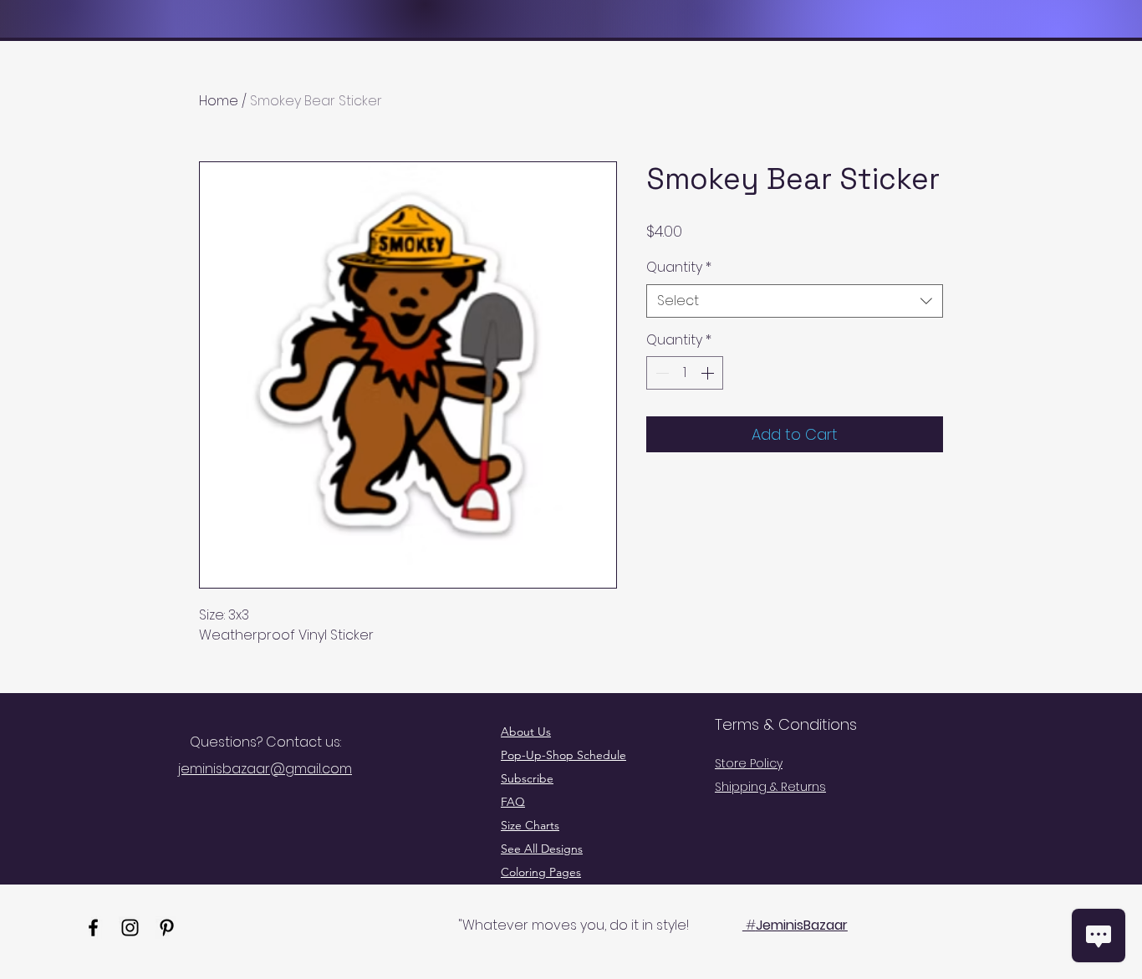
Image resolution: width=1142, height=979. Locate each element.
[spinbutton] (684, 373)
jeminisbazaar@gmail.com (265, 768)
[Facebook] (93, 927)
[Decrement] (660, 373)
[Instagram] (130, 927)
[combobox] (794, 301)
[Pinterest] (166, 927)
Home (218, 100)
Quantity (678, 267)
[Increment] (709, 373)
